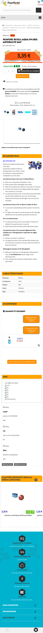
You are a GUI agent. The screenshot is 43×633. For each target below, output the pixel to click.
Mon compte (8, 618)
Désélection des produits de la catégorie (32, 330)
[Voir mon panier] (36, 630)
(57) (8, 385)
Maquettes (9, 25)
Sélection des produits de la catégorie (32, 319)
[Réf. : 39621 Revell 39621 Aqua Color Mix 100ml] (39, 345)
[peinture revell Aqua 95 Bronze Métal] (18, 496)
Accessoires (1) (22, 76)
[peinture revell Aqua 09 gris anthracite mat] (6, 112)
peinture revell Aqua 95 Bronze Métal (18, 515)
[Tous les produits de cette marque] (35, 165)
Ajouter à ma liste (12, 82)
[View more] (28, 512)
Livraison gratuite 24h (22, 556)
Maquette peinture (20, 25)
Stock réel (22, 597)
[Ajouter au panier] (32, 512)
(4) (7, 388)
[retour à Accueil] (3, 25)
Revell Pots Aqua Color (17, 28)
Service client (22, 570)
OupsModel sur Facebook (22, 543)
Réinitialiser (11, 399)
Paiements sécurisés (22, 583)
